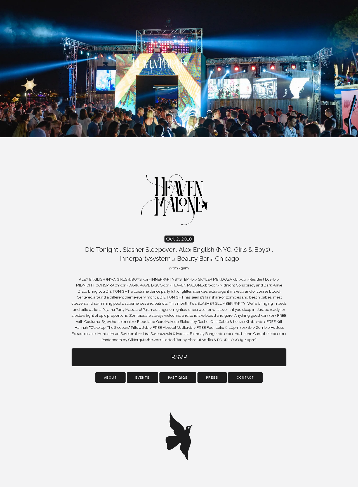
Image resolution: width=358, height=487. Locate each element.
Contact (245, 377)
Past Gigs (178, 377)
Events (142, 377)
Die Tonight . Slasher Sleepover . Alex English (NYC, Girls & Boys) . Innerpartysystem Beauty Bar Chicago (179, 253)
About (110, 377)
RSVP (179, 357)
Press (212, 377)
